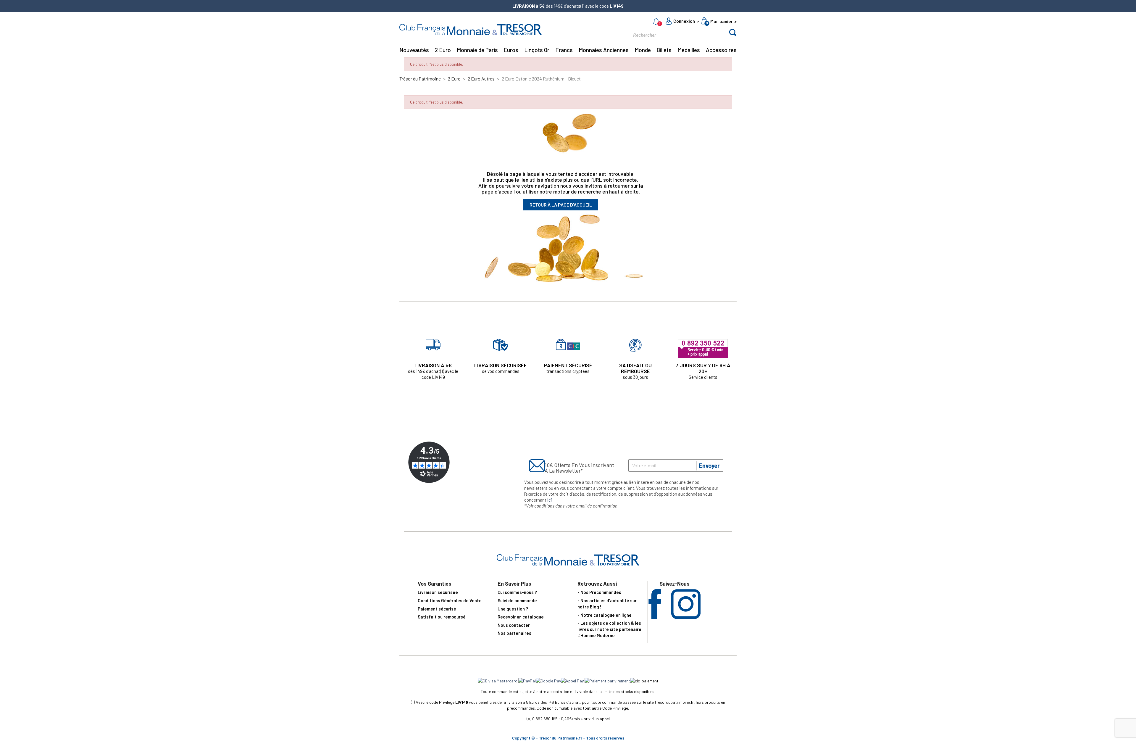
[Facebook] (655, 616)
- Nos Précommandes (599, 592)
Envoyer (709, 465)
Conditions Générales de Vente (450, 600)
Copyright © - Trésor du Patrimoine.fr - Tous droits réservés (568, 737)
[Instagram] (685, 616)
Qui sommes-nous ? (517, 592)
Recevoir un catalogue (521, 616)
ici (549, 499)
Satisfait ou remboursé (442, 616)
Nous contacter (514, 625)
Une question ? (513, 608)
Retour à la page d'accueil (561, 204)
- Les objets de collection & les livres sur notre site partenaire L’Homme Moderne (609, 629)
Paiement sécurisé (437, 608)
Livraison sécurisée (438, 592)
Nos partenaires (514, 633)
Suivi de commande (517, 600)
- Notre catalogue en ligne (604, 615)
